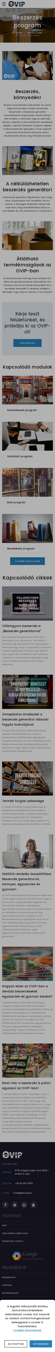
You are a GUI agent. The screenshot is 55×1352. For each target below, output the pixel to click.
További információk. (27, 1330)
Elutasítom (16, 1344)
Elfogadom (41, 1344)
